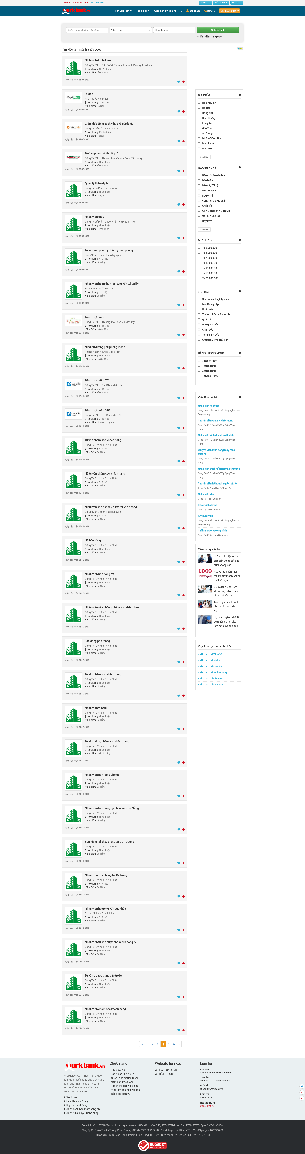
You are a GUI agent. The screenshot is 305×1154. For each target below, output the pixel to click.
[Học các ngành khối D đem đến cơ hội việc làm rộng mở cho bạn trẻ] (205, 619)
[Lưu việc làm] (179, 81)
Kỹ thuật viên (205, 515)
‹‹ (142, 1044)
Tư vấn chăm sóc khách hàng (103, 440)
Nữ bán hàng (93, 540)
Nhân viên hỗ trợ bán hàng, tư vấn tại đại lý (112, 283)
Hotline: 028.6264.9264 (76, 2)
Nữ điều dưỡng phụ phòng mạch (105, 347)
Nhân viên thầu (94, 217)
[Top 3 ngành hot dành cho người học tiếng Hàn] (205, 603)
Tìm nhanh (218, 29)
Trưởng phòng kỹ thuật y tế (101, 153)
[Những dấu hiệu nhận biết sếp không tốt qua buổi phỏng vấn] (205, 558)
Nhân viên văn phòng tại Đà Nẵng (106, 875)
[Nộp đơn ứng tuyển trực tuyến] (183, 81)
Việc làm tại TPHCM (210, 654)
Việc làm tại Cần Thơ (211, 684)
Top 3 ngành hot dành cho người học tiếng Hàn (226, 606)
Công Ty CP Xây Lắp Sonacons (213, 535)
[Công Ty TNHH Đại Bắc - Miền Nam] (73, 383)
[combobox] (131, 30)
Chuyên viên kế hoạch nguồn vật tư (217, 483)
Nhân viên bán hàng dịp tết (102, 775)
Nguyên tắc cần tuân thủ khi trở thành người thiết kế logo (227, 576)
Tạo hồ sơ (141, 10)
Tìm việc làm (122, 10)
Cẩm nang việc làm (165, 10)
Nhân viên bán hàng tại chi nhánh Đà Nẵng (112, 808)
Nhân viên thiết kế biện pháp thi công (219, 468)
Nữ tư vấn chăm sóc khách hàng (105, 473)
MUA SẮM (236, 2)
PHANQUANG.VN (167, 1070)
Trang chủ (98, 2)
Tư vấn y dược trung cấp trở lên (104, 975)
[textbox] (87, 30)
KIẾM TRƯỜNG (221, 2)
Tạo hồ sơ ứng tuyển (122, 1073)
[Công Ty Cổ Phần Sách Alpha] (73, 127)
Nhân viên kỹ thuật (208, 405)
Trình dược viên (94, 317)
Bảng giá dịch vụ (120, 1093)
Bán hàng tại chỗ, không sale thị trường (109, 841)
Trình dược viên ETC (97, 380)
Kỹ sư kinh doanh (207, 505)
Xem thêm (204, 157)
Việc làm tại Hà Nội (210, 660)
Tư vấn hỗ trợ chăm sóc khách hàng (107, 741)
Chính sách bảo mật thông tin (82, 1109)
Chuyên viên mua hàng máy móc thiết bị (216, 452)
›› (184, 1044)
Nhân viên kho (206, 494)
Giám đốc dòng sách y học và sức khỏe (109, 123)
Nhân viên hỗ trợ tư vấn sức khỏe (105, 908)
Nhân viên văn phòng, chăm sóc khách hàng (112, 607)
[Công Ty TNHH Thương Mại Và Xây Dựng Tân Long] (73, 156)
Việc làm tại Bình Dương (213, 672)
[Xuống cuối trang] (301, 1098)
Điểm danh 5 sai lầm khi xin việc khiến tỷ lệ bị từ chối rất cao (226, 591)
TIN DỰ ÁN (205, 2)
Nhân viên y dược (96, 708)
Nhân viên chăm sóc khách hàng (105, 1009)
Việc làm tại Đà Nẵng (211, 666)
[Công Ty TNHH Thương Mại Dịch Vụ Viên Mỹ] (73, 320)
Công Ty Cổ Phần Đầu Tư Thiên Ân (214, 488)
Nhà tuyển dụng (228, 10)
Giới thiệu (71, 1097)
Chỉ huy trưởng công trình (212, 530)
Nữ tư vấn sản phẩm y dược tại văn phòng (111, 507)
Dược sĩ (89, 94)
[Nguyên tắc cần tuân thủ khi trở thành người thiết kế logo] (205, 573)
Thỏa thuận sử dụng (77, 1101)
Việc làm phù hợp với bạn (125, 1089)
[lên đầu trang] (301, 1092)
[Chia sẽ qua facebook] (301, 1086)
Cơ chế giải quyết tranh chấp (81, 1113)
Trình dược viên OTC (97, 410)
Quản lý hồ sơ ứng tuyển (125, 1077)
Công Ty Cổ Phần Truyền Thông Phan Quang (106, 1130)
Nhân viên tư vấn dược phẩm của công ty (110, 942)
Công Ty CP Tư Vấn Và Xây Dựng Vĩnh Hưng (216, 427)
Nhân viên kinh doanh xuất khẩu (216, 435)
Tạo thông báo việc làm (124, 1085)
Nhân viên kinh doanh (98, 60)
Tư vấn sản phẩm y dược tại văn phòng (109, 250)
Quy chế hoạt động (76, 1105)
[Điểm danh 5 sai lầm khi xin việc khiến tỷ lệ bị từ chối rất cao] (205, 588)
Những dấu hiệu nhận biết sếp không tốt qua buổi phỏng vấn (226, 561)
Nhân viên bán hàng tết (99, 574)
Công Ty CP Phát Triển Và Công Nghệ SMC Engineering (219, 412)
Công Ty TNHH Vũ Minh (209, 498)
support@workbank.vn (211, 1088)
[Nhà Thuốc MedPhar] (73, 97)
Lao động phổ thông (97, 641)
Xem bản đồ (206, 1097)
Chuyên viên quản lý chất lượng (215, 420)
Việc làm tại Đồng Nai (211, 678)
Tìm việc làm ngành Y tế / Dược (81, 49)
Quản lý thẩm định (96, 183)
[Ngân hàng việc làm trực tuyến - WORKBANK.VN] (76, 10)
